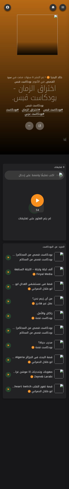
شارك (40, 126)
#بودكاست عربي (34, 114)
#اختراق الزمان (31, 110)
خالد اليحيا (56, 77)
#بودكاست (12, 110)
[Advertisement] (34, 435)
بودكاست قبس (23, 81)
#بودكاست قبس (53, 110)
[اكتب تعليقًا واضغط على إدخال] (34, 175)
